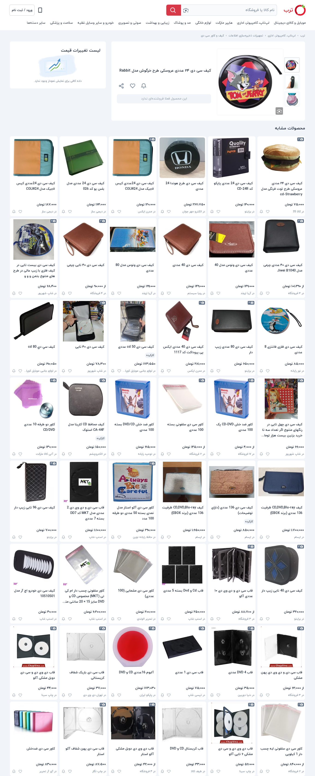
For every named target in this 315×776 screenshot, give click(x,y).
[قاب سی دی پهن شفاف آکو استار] (83, 723)
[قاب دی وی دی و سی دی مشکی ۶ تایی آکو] (232, 723)
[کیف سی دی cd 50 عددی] (132, 321)
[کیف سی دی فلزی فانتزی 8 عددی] (281, 321)
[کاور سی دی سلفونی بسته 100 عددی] (182, 399)
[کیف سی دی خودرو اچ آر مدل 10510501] (33, 565)
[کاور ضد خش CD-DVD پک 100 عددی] (232, 399)
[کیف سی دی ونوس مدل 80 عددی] (132, 239)
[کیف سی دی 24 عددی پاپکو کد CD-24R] (232, 157)
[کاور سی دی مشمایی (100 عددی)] (132, 565)
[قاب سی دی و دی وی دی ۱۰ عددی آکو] (232, 565)
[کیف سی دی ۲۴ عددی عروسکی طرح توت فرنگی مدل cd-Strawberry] (281, 157)
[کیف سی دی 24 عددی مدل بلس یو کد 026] (83, 157)
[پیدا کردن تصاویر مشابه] (279, 111)
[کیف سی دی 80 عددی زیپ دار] (232, 321)
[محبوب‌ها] (132, 86)
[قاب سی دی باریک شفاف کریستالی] (83, 647)
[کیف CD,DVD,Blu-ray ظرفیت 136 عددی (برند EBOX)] (281, 482)
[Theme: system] (40, 10)
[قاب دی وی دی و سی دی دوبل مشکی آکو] (33, 647)
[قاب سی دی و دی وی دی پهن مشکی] (281, 647)
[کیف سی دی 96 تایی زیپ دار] (33, 482)
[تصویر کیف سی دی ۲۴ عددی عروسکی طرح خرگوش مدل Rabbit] (292, 65)
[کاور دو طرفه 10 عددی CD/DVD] (33, 399)
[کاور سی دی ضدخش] (33, 723)
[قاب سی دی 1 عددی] (182, 647)
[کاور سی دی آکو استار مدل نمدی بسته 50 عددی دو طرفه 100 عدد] (132, 482)
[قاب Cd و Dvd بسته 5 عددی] (182, 565)
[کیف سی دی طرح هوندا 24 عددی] (182, 157)
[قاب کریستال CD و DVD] (182, 723)
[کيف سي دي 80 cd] (33, 321)
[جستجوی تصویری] (185, 10)
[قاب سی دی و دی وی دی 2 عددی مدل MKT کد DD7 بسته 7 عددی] (83, 482)
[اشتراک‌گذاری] (121, 86)
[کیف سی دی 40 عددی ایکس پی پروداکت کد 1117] (182, 321)
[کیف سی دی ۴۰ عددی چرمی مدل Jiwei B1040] (281, 239)
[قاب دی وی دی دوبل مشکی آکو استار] (132, 723)
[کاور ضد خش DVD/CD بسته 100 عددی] (132, 399)
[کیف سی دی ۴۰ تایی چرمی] (83, 239)
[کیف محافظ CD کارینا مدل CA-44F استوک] (83, 399)
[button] (22, 10)
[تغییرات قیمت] (143, 86)
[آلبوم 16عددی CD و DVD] (132, 647)
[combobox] (229, 10)
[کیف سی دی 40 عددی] (182, 239)
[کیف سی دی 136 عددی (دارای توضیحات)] (232, 482)
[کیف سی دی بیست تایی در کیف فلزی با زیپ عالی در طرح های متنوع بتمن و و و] (33, 239)
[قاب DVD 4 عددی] (232, 647)
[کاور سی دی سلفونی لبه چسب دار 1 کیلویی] (281, 723)
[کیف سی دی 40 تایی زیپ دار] (281, 565)
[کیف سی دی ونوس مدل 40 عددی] (232, 239)
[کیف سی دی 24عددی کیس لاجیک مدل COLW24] (132, 157)
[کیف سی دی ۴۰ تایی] (83, 321)
